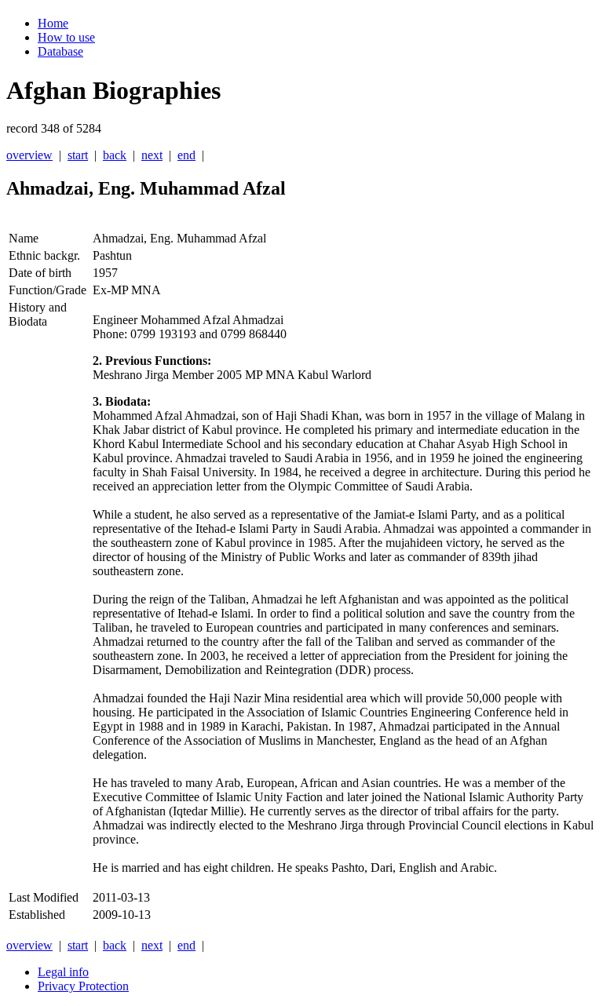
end (186, 155)
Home (53, 23)
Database (60, 51)
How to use (66, 37)
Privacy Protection (83, 986)
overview (29, 155)
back (114, 155)
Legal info (63, 972)
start (78, 155)
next (152, 155)
